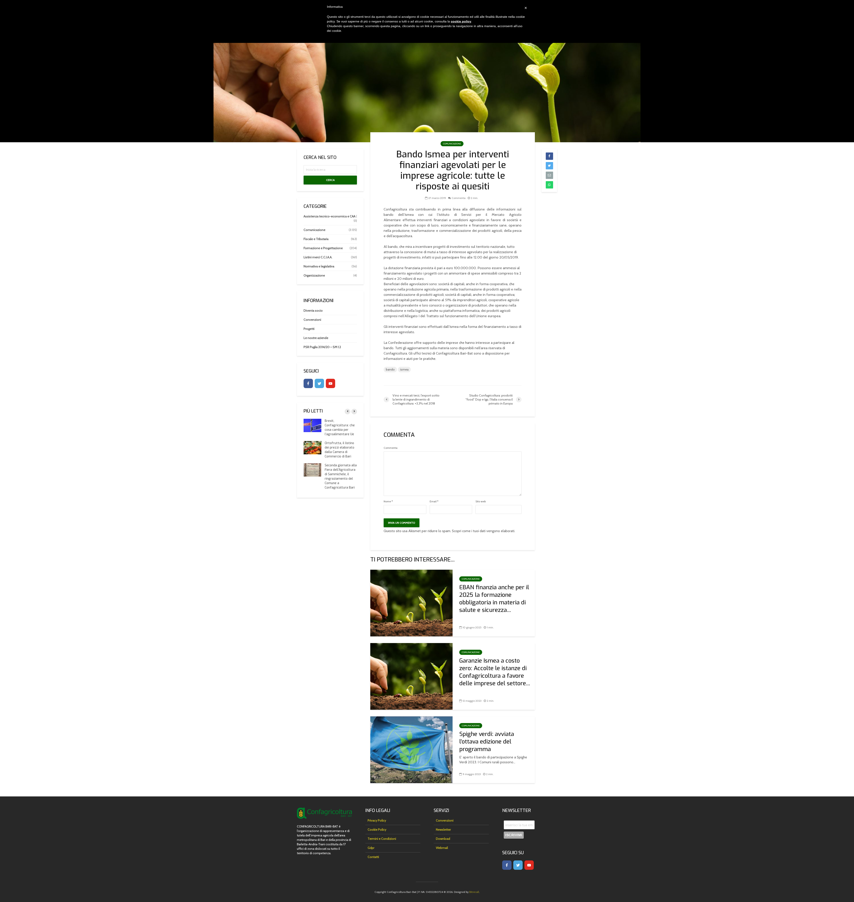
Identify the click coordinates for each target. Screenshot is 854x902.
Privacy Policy (377, 820)
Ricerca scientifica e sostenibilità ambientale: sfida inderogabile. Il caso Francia (339, 430)
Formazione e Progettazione (323, 248)
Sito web (480, 501)
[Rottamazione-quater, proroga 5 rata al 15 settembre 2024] (312, 473)
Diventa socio (313, 311)
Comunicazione (452, 143)
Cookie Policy (377, 830)
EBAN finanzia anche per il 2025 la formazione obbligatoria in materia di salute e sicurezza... (494, 599)
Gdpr (371, 848)
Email (434, 501)
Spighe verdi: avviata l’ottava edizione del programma (486, 741)
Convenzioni (312, 320)
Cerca (330, 180)
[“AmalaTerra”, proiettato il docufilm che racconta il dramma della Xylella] (308, 452)
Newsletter (443, 830)
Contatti (373, 857)
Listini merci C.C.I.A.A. (318, 257)
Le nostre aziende (316, 338)
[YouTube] (330, 383)
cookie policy (461, 21)
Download (443, 839)
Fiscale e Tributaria (316, 239)
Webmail (442, 848)
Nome (388, 501)
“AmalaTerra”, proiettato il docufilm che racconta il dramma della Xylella (340, 454)
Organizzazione (314, 275)
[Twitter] (319, 383)
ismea (404, 369)
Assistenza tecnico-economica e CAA (329, 216)
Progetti (309, 329)
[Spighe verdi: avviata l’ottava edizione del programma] (411, 749)
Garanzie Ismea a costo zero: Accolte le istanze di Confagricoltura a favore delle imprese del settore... (494, 672)
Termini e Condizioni (382, 839)
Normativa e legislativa (319, 266)
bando (390, 369)
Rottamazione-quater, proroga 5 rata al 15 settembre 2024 (340, 476)
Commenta (458, 198)
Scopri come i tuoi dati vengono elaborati (483, 531)
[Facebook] (308, 383)
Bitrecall (474, 892)
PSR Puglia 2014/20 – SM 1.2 (322, 347)
